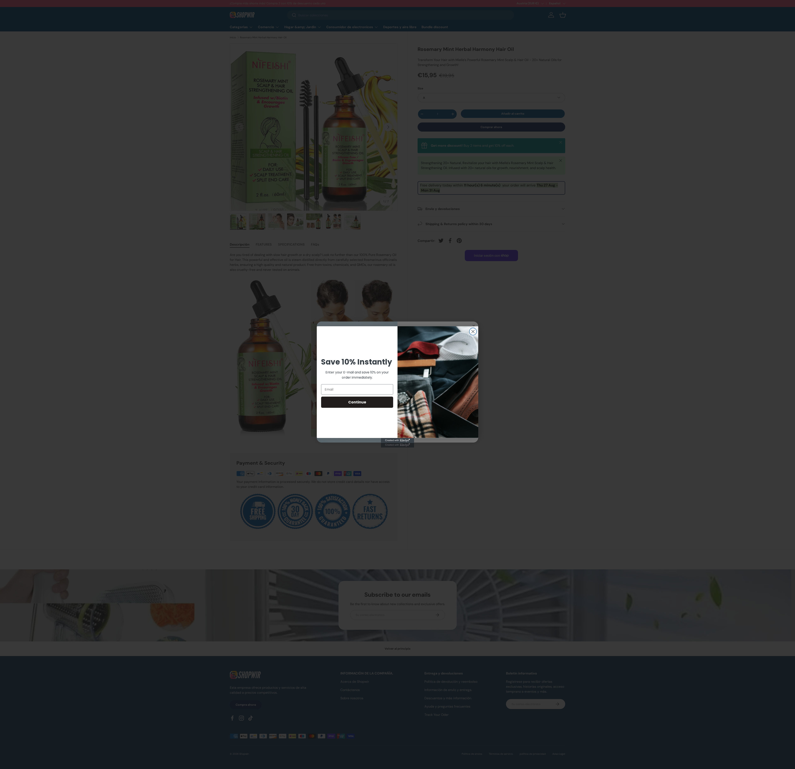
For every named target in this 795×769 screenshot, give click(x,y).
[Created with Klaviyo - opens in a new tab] (397, 440)
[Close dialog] (473, 331)
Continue (357, 402)
